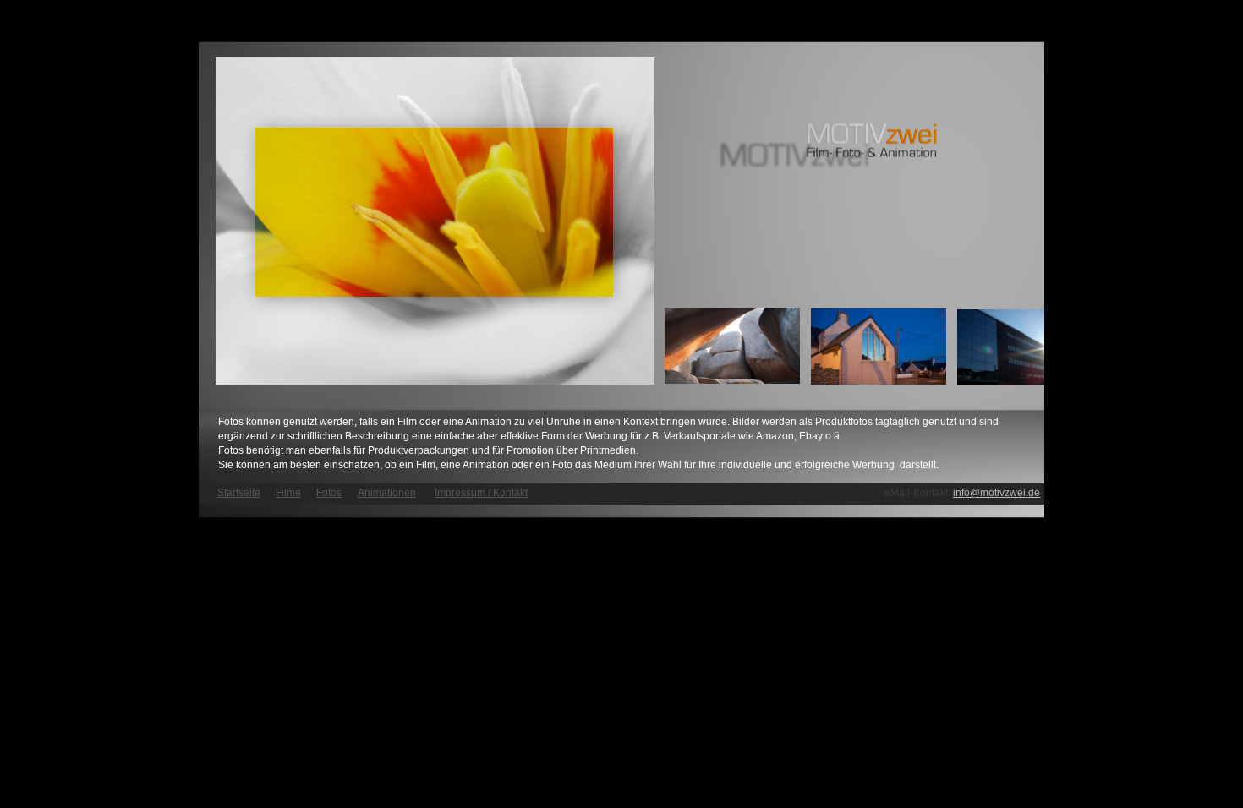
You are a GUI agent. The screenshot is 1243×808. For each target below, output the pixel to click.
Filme (288, 493)
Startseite (238, 493)
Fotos (329, 493)
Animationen (387, 493)
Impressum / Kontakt (481, 493)
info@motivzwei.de (996, 493)
